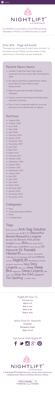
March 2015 (14, 185)
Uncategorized (15, 217)
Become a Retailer (41, 375)
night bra (9, 261)
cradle (31, 247)
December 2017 (16, 141)
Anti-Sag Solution (32, 229)
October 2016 (15, 158)
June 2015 (13, 179)
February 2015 (15, 188)
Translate (34, 384)
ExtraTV (24, 254)
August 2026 (14, 120)
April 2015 (13, 182)
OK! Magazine (34, 261)
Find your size (27, 300)
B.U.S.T (26, 233)
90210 (8, 230)
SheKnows (22, 268)
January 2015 (14, 191)
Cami (9, 246)
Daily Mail (37, 247)
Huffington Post (12, 257)
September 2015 (16, 170)
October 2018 (15, 123)
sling (12, 275)
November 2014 (16, 197)
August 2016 (14, 164)
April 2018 (13, 132)
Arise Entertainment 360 (14, 233)
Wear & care (27, 306)
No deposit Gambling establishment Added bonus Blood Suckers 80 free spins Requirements (28, 84)
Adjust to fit (27, 303)
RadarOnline (18, 264)
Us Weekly (27, 278)
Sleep (30, 267)
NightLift (20, 260)
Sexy (26, 264)
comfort (24, 246)
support (39, 274)
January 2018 (14, 138)
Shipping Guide (13, 375)
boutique (18, 243)
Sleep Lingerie (32, 270)
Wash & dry (27, 309)
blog (11, 208)
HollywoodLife (38, 254)
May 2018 (13, 129)
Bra (25, 243)
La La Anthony (36, 256)
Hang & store (27, 313)
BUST (40, 243)
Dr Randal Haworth (21, 251)
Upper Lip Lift (27, 330)
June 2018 (13, 126)
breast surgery (32, 243)
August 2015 (14, 173)
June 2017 (13, 147)
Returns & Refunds (27, 375)
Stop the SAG (24, 274)
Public (11, 214)
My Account (48, 372)
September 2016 (16, 161)
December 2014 (16, 194)
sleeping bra (16, 271)
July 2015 (12, 176)
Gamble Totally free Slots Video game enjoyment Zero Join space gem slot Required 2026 (29, 74)
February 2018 (15, 135)
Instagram (23, 257)
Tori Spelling (14, 278)
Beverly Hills (11, 240)
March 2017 (14, 153)
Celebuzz (16, 247)
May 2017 (13, 150)
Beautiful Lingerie (28, 236)
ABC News (14, 230)
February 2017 (15, 156)
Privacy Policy (37, 372)
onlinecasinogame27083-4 (20, 211)
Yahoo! (34, 278)
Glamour (30, 254)
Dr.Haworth (27, 324)
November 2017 (16, 144)
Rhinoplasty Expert (27, 327)
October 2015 (15, 167)
